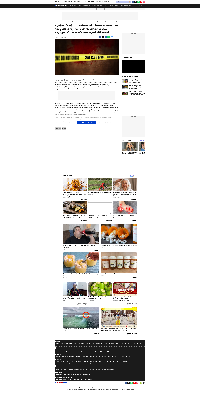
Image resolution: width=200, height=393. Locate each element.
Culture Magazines (132, 367)
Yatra (121, 5)
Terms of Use (76, 387)
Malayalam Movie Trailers (112, 350)
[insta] (144, 2)
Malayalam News (59, 343)
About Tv (70, 387)
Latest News (72, 5)
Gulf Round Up (80, 379)
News (79, 5)
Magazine (99, 5)
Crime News (111, 343)
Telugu (84, 1)
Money (116, 5)
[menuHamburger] (142, 5)
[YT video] (141, 2)
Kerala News (104, 343)
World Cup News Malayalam (123, 356)
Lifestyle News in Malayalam (62, 361)
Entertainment (86, 5)
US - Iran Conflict (82, 9)
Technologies (76, 374)
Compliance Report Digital (129, 387)
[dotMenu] (133, 6)
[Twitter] (135, 2)
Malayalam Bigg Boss (136, 350)
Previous (142, 9)
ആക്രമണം (58, 128)
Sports (94, 5)
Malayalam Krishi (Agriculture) (73, 367)
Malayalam (58, 1)
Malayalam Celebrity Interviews (108, 351)
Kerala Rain (74, 9)
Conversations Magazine (73, 369)
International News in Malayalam (122, 343)
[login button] (140, 6)
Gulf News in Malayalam (136, 343)
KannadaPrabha (77, 1)
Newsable (64, 1)
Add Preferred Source (122, 1)
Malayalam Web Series (124, 350)
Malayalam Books (100, 367)
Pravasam (110, 5)
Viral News (57, 345)
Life (105, 5)
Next (144, 9)
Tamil (88, 1)
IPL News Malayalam (111, 356)
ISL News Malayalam (101, 356)
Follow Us (116, 36)
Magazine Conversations (121, 367)
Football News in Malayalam (88, 356)
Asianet (61, 383)
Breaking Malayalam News (70, 343)
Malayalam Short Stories (61, 369)
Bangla (92, 1)
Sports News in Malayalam (61, 356)
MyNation (106, 1)
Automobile (127, 5)
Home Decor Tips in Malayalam (119, 361)
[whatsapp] (138, 2)
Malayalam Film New (60, 350)
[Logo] (61, 6)
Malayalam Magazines (60, 367)
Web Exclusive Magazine (85, 369)
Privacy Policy (83, 387)
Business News (59, 374)
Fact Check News (84, 374)
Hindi (96, 1)
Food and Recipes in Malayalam (90, 361)
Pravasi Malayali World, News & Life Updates (65, 379)
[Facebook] (133, 2)
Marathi (101, 1)
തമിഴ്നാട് (64, 128)
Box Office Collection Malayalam (63, 351)
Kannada (70, 1)
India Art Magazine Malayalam (88, 367)
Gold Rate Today (109, 9)
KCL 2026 (68, 9)
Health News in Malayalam (105, 361)
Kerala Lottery (100, 9)
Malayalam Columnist (110, 367)
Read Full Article (87, 122)
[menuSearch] (144, 5)
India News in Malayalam (95, 343)
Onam (63, 9)
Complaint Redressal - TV (116, 387)
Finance (90, 374)
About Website (63, 387)
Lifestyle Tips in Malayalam (76, 361)
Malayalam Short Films (88, 350)
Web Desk (68, 36)
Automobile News (67, 374)
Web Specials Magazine (98, 369)
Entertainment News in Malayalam (74, 350)
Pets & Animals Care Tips (79, 363)
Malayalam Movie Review (100, 350)
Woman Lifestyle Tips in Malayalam (63, 363)
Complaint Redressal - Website (101, 387)
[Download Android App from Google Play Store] (141, 383)
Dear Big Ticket (88, 379)
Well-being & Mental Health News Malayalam (96, 363)
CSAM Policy (90, 387)
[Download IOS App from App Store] (144, 383)
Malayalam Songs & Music (78, 351)
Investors (138, 387)
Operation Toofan (92, 9)
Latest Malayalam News (82, 343)
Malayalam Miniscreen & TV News (92, 351)
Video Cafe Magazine (109, 369)
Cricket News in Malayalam (75, 356)
